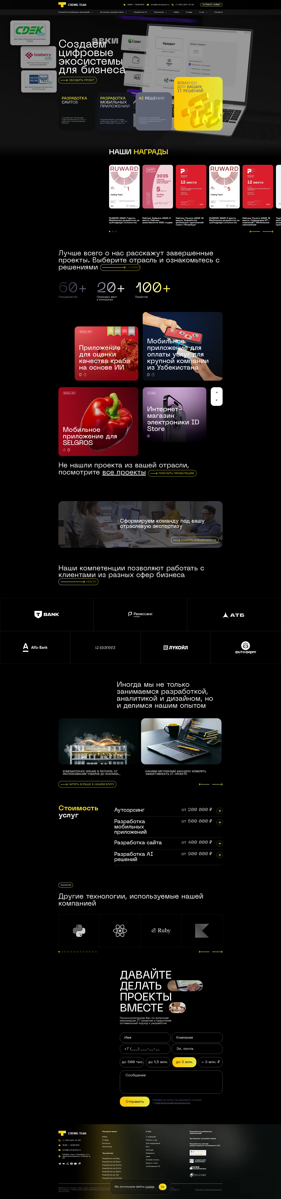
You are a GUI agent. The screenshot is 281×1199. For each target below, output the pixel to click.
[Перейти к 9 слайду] (83, 951)
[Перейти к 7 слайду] (77, 951)
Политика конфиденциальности (208, 1190)
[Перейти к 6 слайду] (74, 951)
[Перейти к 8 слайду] (80, 951)
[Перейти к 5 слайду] (71, 951)
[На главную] (72, 4)
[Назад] (216, 400)
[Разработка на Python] (79, 930)
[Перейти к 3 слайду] (115, 231)
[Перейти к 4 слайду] (68, 951)
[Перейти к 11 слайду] (89, 951)
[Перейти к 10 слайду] (86, 951)
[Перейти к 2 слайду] (112, 231)
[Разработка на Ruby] (161, 930)
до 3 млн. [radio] (184, 1062)
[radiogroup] (171, 1062)
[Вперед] (216, 393)
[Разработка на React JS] (120, 930)
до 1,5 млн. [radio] (158, 1062)
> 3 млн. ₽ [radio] (211, 1062)
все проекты (124, 472)
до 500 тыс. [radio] (133, 1062)
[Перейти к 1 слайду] (109, 231)
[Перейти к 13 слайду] (96, 951)
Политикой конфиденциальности (172, 1103)
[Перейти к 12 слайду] (93, 951)
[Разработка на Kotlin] (202, 930)
